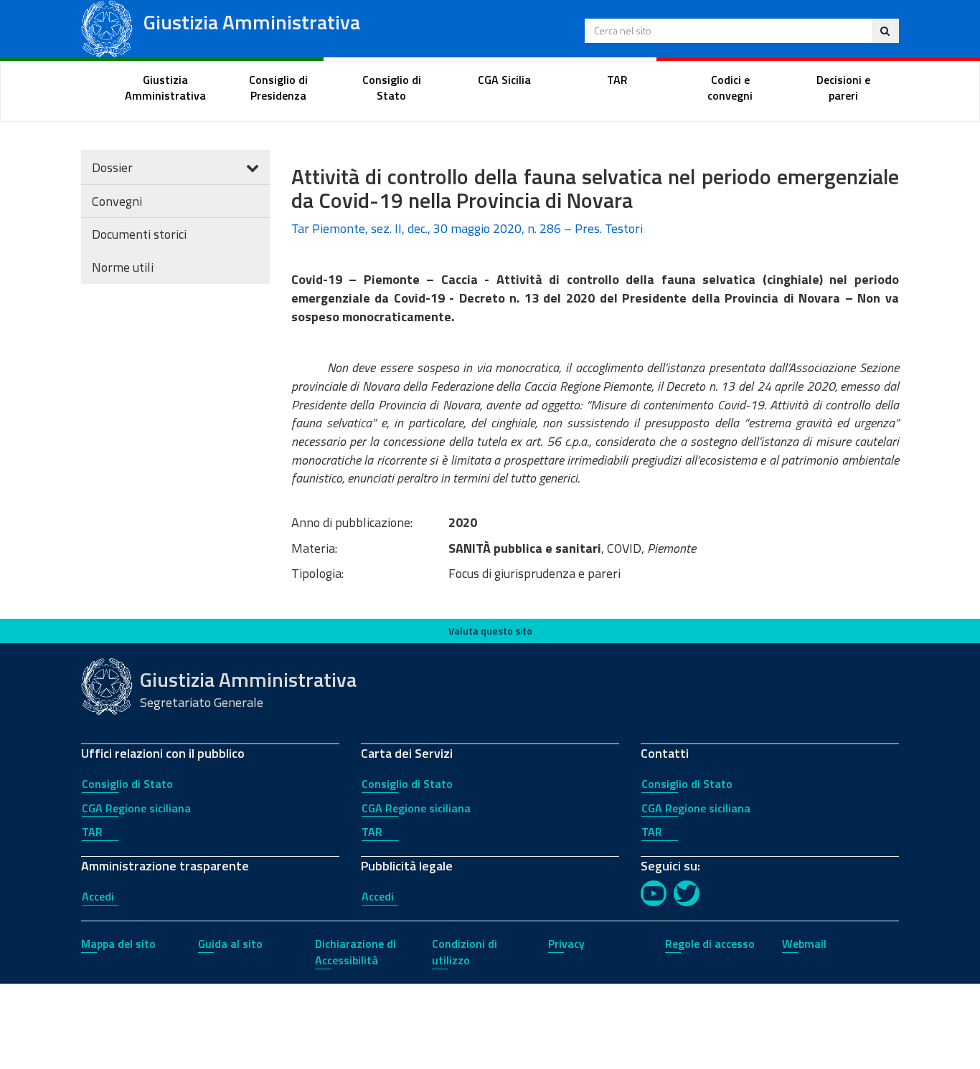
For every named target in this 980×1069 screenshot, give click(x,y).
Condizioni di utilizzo (464, 952)
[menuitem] (165, 88)
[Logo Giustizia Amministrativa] (107, 27)
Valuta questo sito (490, 630)
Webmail (804, 943)
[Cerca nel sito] (885, 31)
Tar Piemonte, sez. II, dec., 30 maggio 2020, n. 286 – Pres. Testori (467, 228)
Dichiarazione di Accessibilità (355, 952)
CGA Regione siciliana (136, 808)
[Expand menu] (252, 167)
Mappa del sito (118, 943)
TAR (92, 831)
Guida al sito (230, 943)
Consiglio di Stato (127, 783)
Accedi (98, 896)
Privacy (566, 943)
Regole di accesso (710, 943)
